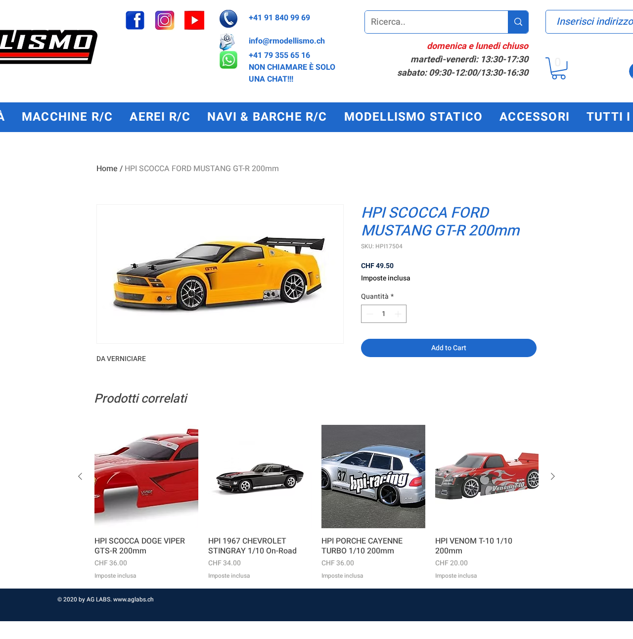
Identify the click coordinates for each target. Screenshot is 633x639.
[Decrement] (368, 313)
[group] (316, 502)
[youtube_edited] (194, 20)
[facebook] (135, 20)
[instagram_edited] (165, 20)
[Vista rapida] (146, 477)
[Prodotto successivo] (553, 476)
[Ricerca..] (518, 22)
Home (107, 169)
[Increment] (399, 313)
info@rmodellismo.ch (287, 41)
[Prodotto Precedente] (80, 476)
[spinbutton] (384, 313)
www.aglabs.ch (133, 599)
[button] (558, 68)
